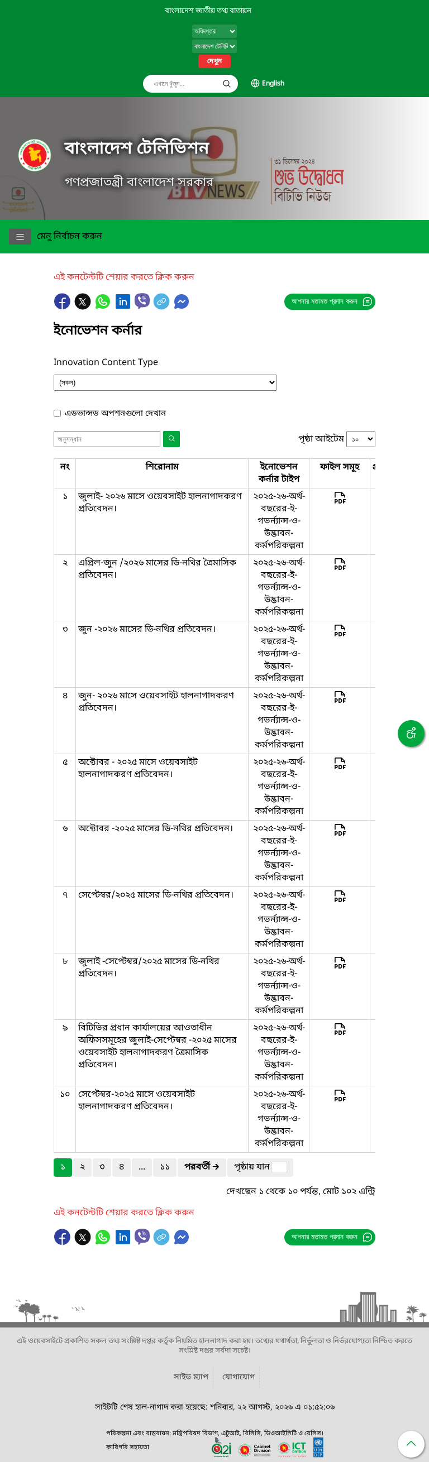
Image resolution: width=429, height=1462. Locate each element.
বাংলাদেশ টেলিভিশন (137, 149)
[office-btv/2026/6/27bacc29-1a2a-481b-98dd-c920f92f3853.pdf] (339, 569)
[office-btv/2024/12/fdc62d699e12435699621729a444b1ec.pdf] (339, 1034)
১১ (165, 1167)
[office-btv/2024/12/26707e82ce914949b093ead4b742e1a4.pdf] (339, 769)
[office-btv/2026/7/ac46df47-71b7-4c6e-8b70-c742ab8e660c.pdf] (339, 503)
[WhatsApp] (104, 307)
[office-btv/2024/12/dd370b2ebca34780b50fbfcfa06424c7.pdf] (339, 901)
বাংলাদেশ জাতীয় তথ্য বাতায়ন (208, 11)
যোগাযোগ (238, 1377)
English (273, 83)
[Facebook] (64, 307)
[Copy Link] (162, 307)
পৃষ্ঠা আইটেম (321, 439)
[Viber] (142, 301)
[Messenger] (181, 307)
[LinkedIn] (124, 307)
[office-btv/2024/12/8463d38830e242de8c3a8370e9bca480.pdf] (339, 968)
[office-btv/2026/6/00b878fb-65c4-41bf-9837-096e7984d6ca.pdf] (339, 636)
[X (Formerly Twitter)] (84, 307)
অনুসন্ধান (227, 84)
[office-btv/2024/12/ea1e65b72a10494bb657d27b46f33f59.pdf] (339, 835)
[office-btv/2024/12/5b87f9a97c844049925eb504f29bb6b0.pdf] (339, 1101)
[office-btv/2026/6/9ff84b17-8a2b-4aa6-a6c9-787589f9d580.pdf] (339, 702)
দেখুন (214, 61)
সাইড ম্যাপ (191, 1377)
